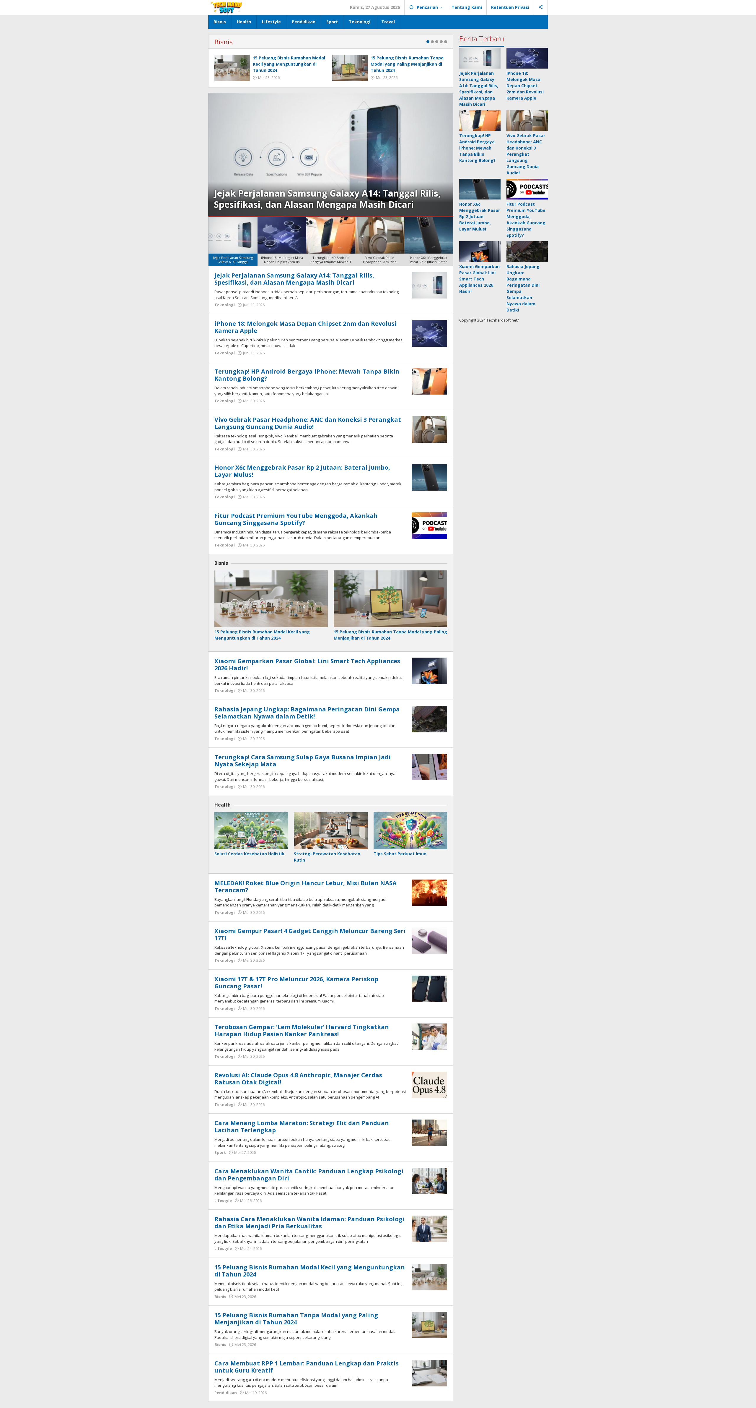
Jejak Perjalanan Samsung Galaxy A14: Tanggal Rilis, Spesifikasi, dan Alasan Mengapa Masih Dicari (294, 278)
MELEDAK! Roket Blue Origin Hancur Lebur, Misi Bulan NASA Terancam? (305, 886)
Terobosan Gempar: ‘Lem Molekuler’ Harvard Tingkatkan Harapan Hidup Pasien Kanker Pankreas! (301, 1030)
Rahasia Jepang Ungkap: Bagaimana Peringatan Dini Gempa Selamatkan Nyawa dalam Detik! (307, 712)
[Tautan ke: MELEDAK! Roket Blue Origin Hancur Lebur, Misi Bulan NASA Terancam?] (429, 892)
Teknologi (224, 304)
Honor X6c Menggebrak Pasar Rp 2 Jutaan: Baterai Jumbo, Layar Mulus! (302, 470)
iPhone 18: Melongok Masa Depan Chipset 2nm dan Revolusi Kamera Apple (325, 198)
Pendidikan (225, 1392)
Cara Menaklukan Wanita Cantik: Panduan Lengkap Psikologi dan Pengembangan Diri (308, 1174)
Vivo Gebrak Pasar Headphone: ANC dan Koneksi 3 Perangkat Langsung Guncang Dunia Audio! (307, 423)
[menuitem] (233, 241)
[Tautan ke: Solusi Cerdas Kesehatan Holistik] (251, 830)
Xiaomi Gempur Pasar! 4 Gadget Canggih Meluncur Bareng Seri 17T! (310, 934)
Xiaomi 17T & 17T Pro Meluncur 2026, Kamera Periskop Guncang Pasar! (296, 982)
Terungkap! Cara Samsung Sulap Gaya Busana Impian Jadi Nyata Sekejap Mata (302, 760)
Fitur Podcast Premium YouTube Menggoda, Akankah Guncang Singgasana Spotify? (296, 519)
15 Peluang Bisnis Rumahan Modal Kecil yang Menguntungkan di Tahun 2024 (289, 64)
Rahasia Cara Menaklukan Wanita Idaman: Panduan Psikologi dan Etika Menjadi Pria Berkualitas (309, 1222)
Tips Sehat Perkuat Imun (400, 854)
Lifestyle (223, 1200)
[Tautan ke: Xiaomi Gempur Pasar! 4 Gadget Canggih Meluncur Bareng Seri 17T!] (429, 940)
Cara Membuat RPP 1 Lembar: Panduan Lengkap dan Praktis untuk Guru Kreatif (306, 1366)
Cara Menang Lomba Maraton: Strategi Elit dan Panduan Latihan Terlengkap (301, 1126)
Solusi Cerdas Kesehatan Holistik (249, 854)
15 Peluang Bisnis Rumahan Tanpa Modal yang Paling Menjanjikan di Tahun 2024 (407, 64)
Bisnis (223, 41)
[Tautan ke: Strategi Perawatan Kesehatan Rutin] (330, 830)
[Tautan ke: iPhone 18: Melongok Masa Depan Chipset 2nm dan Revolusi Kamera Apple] (429, 333)
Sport (220, 1152)
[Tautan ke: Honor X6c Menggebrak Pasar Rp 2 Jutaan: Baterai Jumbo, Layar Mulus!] (429, 477)
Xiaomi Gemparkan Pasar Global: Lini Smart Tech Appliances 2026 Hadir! (307, 664)
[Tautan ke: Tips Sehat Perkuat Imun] (410, 830)
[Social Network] (541, 7)
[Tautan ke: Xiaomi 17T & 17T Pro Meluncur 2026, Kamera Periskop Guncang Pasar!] (429, 988)
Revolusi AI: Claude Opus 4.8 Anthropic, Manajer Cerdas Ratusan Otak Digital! (298, 1078)
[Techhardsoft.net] (227, 7)
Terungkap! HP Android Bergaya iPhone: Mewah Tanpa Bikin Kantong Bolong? (307, 374)
